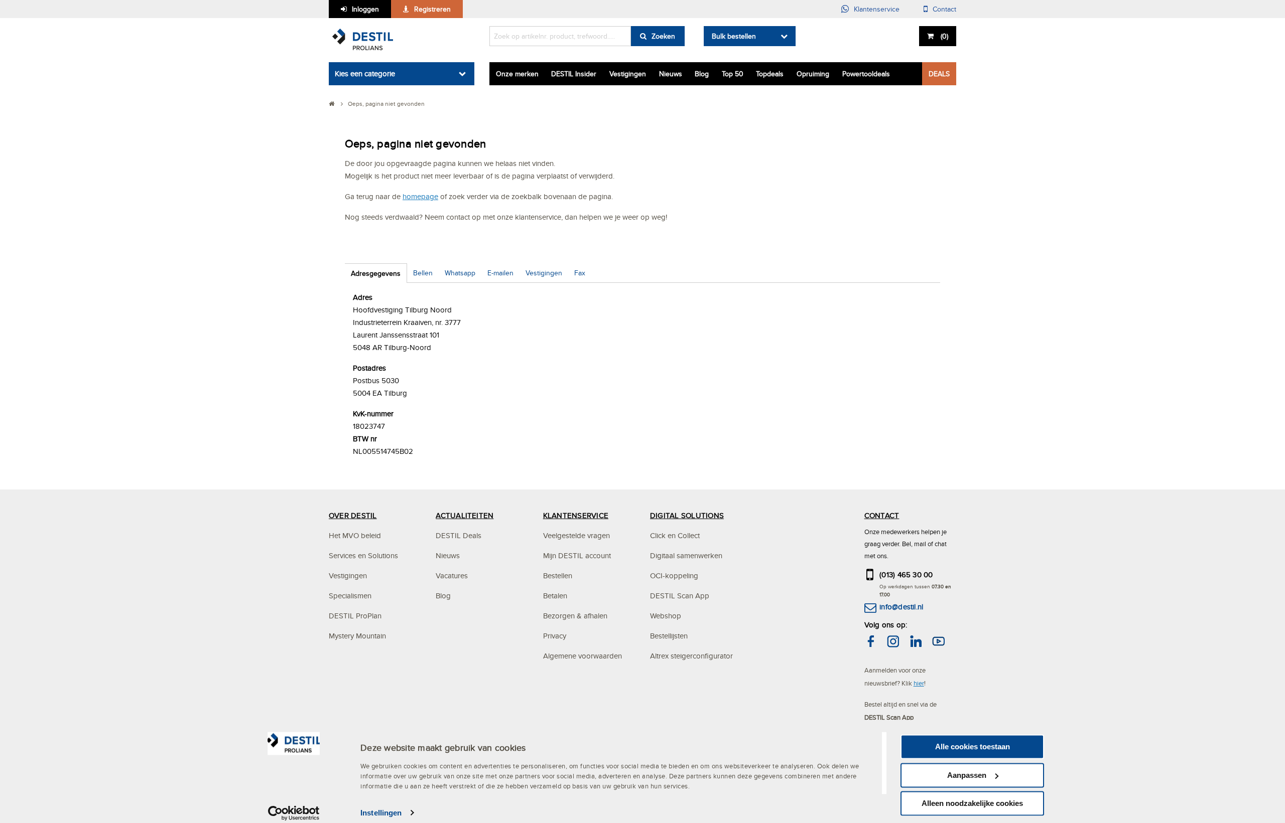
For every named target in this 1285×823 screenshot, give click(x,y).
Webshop (665, 615)
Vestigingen (627, 74)
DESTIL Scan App (679, 595)
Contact (944, 9)
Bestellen (557, 575)
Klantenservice (877, 9)
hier (919, 683)
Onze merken (517, 74)
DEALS (939, 74)
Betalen (555, 595)
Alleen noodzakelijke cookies (972, 803)
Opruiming (813, 74)
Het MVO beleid (355, 535)
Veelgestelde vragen (576, 535)
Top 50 (732, 74)
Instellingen (381, 812)
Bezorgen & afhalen (575, 615)
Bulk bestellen (734, 36)
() (944, 36)
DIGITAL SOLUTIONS (687, 515)
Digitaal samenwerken (686, 555)
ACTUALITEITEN (464, 515)
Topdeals (770, 74)
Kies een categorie (365, 73)
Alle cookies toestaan (972, 746)
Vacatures (452, 575)
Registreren (432, 9)
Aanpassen (966, 775)
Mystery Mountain (357, 635)
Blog (702, 74)
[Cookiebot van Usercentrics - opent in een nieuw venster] (294, 812)
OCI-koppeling (674, 575)
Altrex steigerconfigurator (691, 655)
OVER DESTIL (353, 515)
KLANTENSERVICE (575, 515)
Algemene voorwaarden (582, 655)
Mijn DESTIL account (577, 555)
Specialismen (350, 595)
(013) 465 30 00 (906, 574)
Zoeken (663, 36)
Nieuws (670, 74)
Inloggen (365, 9)
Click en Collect (675, 535)
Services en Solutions (363, 555)
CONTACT (882, 515)
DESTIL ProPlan (355, 615)
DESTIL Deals (458, 535)
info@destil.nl (901, 606)
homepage (420, 196)
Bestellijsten (669, 635)
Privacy (554, 635)
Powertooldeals (866, 74)
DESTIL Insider (573, 74)
